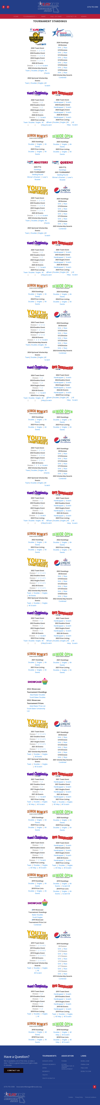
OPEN (44, 1068)
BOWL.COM (85, 1061)
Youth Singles (38, 917)
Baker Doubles (37, 915)
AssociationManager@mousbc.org (29, 1087)
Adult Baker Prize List (37, 706)
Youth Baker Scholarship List (36, 709)
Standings (37, 169)
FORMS (64, 1061)
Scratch (45, 66)
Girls (60, 47)
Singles (41, 70)
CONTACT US (13, 1070)
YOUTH (45, 1075)
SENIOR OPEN (47, 1061)
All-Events (47, 71)
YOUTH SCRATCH (48, 1078)
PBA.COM (84, 1068)
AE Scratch (47, 84)
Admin (83, 16)
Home (16, 16)
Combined (62, 77)
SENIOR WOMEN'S (49, 1064)
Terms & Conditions (90, 1097)
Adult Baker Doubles (37, 695)
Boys (65, 47)
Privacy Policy (79, 1097)
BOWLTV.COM (86, 1071)
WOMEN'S (46, 1071)
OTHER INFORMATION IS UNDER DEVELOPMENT (68, 1067)
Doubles (34, 70)
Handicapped (59, 102)
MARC (43, 16)
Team (27, 70)
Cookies (70, 1097)
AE (38, 970)
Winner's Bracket (33, 177)
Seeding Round (37, 174)
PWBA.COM (85, 1064)
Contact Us (71, 16)
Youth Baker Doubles (37, 697)
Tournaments (29, 16)
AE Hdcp (43, 123)
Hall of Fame (56, 16)
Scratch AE (66, 886)
